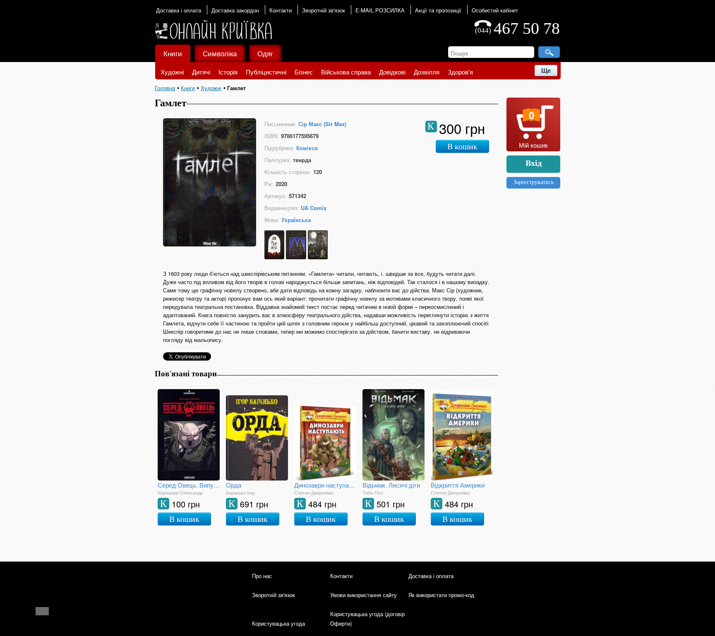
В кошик (462, 146)
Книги (172, 53)
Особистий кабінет (495, 10)
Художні (172, 71)
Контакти (280, 10)
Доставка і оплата (178, 10)
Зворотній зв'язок (323, 10)
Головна (165, 88)
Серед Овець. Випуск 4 (189, 485)
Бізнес (304, 71)
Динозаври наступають (325, 485)
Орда (233, 485)
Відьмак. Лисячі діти (391, 485)
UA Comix (313, 208)
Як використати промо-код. (442, 595)
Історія (228, 71)
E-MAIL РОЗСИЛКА (380, 10)
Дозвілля (426, 71)
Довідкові (392, 71)
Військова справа (346, 71)
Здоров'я (460, 71)
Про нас (262, 576)
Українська (296, 220)
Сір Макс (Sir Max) (322, 124)
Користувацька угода (278, 623)
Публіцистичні (266, 71)
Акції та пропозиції (438, 10)
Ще (546, 70)
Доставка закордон (235, 10)
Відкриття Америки (458, 485)
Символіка (220, 53)
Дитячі (201, 71)
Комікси (307, 148)
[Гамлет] (209, 244)
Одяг (265, 53)
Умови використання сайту (363, 595)
